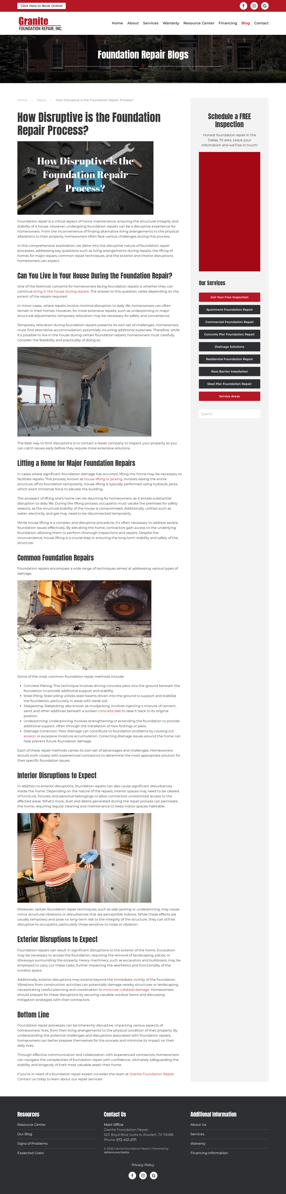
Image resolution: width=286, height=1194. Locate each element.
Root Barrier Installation (229, 371)
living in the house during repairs (61, 291)
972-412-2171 (126, 1140)
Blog (245, 23)
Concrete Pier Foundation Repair (229, 334)
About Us (198, 1125)
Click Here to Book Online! (42, 6)
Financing (228, 23)
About (133, 23)
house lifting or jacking (103, 479)
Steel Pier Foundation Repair (229, 384)
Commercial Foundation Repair (229, 322)
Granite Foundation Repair (152, 1074)
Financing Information (209, 1153)
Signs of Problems (32, 1144)
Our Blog (24, 1134)
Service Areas (229, 396)
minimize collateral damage (126, 990)
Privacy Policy (143, 1165)
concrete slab (109, 711)
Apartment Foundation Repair (229, 309)
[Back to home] (40, 23)
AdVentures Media (116, 1152)
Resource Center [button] (198, 23)
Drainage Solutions (229, 347)
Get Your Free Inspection (230, 297)
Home (117, 23)
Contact (261, 23)
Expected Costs (30, 1153)
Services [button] (150, 23)
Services (197, 1134)
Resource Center (31, 1125)
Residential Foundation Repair (229, 359)
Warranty (171, 23)
